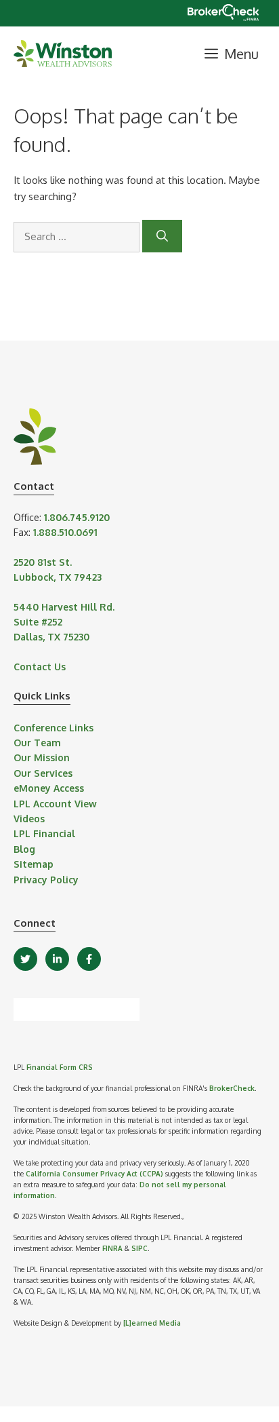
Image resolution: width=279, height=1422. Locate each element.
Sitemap (33, 864)
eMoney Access (49, 788)
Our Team (37, 742)
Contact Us (40, 666)
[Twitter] (25, 959)
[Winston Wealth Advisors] (63, 53)
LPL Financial (44, 833)
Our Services (43, 773)
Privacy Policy (46, 879)
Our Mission (42, 757)
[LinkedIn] (57, 959)
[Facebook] (89, 959)
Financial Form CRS (59, 1067)
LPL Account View (55, 803)
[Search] (162, 236)
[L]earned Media (152, 1323)
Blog (24, 849)
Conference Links (53, 727)
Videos (29, 818)
